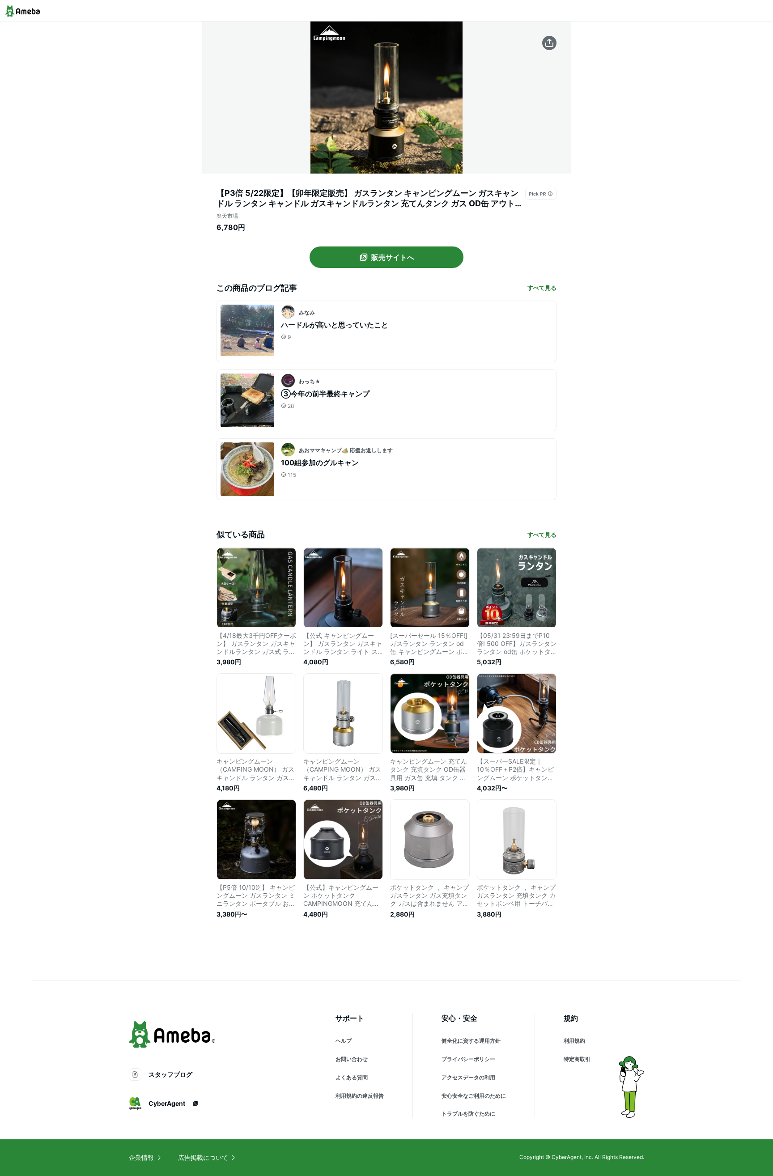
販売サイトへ (392, 257)
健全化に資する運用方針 (471, 1040)
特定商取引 (577, 1059)
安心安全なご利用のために (474, 1095)
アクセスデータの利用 (468, 1077)
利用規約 (574, 1040)
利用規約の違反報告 (360, 1095)
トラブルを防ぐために (468, 1113)
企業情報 (141, 1157)
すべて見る (541, 287)
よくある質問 (352, 1077)
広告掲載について (203, 1157)
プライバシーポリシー (468, 1059)
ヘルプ (344, 1040)
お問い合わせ (352, 1059)
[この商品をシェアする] (549, 43)
